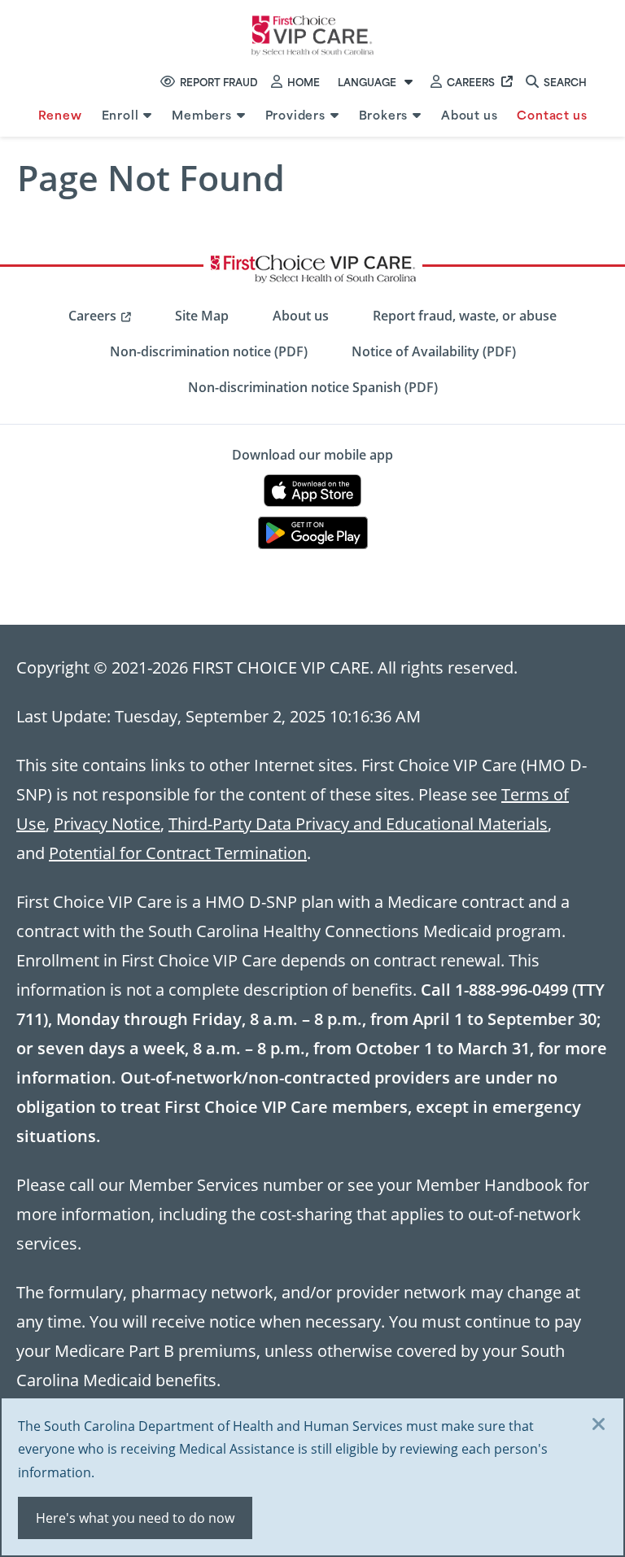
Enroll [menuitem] (120, 114)
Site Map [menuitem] (202, 316)
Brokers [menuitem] (384, 114)
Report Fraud (219, 81)
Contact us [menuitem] (552, 114)
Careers (471, 81)
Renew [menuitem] (60, 114)
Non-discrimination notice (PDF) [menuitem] (209, 351)
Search (565, 81)
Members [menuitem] (202, 114)
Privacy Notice (107, 823)
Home (303, 81)
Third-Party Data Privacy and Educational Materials (358, 823)
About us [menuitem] (469, 114)
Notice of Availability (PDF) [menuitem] (434, 351)
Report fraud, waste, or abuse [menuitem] (465, 316)
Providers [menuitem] (295, 114)
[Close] (599, 1425)
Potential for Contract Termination (178, 852)
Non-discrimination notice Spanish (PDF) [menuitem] (313, 387)
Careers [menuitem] (92, 316)
